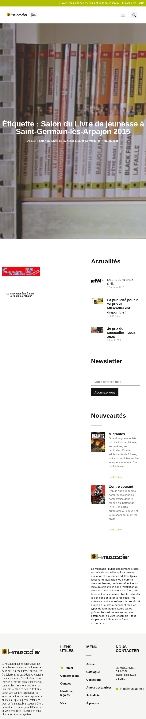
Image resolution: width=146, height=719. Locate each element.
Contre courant (121, 487)
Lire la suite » (116, 477)
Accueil (31, 140)
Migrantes (117, 434)
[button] (123, 15)
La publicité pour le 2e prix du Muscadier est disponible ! (123, 306)
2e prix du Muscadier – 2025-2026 (122, 333)
